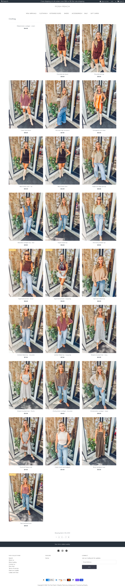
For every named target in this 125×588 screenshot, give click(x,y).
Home (47, 558)
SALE (86, 13)
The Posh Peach (52, 585)
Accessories (76, 13)
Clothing (42, 13)
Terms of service (13, 568)
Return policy (12, 562)
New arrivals (31, 13)
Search (11, 558)
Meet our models (14, 570)
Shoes (66, 13)
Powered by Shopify (81, 585)
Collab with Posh (13, 572)
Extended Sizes (55, 13)
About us (11, 560)
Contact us (12, 564)
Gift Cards (95, 13)
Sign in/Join (105, 1)
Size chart (12, 566)
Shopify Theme (61, 585)
